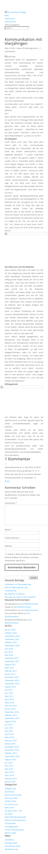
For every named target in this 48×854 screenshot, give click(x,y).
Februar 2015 (11, 740)
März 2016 (9, 702)
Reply (7, 481)
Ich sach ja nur (11, 804)
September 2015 (12, 718)
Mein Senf (9, 807)
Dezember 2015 (12, 712)
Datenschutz (10, 21)
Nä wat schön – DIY (13, 810)
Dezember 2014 (12, 747)
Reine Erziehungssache (27, 48)
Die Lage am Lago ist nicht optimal (20, 597)
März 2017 (9, 667)
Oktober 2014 (11, 753)
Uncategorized (11, 826)
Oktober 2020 (11, 642)
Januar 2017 (10, 674)
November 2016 (12, 680)
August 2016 (10, 686)
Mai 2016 (9, 696)
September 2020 (12, 645)
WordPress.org (11, 849)
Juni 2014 (9, 765)
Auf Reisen (9, 791)
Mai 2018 (9, 655)
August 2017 (10, 664)
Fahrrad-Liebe (11, 798)
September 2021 (12, 639)
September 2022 (12, 636)
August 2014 (10, 759)
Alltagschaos (10, 788)
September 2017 (12, 661)
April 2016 (9, 699)
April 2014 (9, 772)
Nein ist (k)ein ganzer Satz (16, 587)
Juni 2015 (9, 728)
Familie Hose (10, 801)
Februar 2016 (11, 705)
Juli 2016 (8, 690)
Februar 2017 (11, 671)
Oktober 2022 (11, 633)
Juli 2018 (8, 652)
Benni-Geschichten (13, 795)
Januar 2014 (10, 781)
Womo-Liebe (10, 833)
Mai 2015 (9, 731)
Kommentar (11, 503)
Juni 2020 (9, 648)
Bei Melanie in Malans (15, 594)
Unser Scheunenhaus (14, 829)
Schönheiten (10, 823)
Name (8, 529)
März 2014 (9, 775)
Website (8, 546)
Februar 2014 (11, 778)
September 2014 (12, 756)
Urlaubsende (10, 590)
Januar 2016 (10, 709)
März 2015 (9, 737)
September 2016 (12, 683)
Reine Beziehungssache (15, 817)
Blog (7, 15)
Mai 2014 (9, 769)
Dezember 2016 (12, 677)
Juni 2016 (9, 693)
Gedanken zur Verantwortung (18, 584)
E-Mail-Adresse (12, 538)
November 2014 (12, 750)
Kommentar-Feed (12, 846)
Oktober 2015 (11, 715)
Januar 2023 (10, 629)
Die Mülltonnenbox (29, 604)
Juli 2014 (8, 762)
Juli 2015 (8, 724)
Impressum (10, 18)
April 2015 (9, 734)
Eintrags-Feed (11, 843)
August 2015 (10, 721)
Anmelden (9, 839)
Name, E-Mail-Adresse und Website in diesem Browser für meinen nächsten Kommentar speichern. (23, 557)
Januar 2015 (10, 743)
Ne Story (8, 814)
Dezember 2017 (12, 658)
